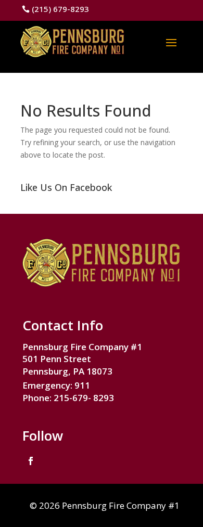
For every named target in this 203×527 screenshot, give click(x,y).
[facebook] (30, 461)
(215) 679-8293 (60, 9)
